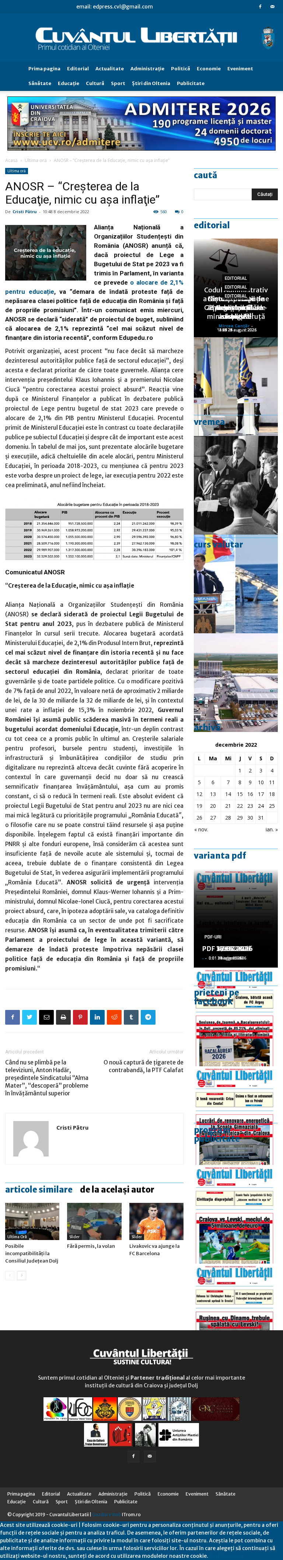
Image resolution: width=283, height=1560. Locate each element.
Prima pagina (44, 69)
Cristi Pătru (25, 211)
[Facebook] (260, 6)
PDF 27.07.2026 (227, 948)
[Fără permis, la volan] (94, 1221)
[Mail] (272, 6)
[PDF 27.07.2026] (236, 1313)
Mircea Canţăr (234, 325)
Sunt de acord (225, 1556)
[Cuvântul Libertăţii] (141, 38)
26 (199, 817)
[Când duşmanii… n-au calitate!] (236, 682)
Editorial (78, 69)
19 (199, 805)
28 (228, 817)
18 (272, 793)
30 (250, 817)
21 (228, 805)
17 (261, 793)
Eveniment (240, 69)
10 (261, 782)
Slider (74, 1237)
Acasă (11, 160)
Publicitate (191, 83)
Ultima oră (36, 160)
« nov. (201, 829)
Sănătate (39, 83)
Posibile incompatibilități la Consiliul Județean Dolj (31, 1253)
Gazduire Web (106, 1514)
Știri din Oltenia (151, 83)
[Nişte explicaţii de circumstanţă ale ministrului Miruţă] (236, 584)
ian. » (272, 829)
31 (261, 817)
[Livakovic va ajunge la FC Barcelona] (156, 1221)
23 (250, 805)
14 (228, 793)
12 (199, 793)
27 (213, 817)
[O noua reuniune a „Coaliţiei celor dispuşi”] (236, 386)
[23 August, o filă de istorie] (236, 485)
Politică (180, 69)
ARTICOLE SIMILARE (39, 1189)
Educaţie (68, 83)
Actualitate (109, 69)
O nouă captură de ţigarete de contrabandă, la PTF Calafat (144, 1066)
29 (240, 817)
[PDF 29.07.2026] (236, 1214)
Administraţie (147, 69)
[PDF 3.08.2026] (236, 1115)
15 (240, 793)
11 (272, 782)
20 (213, 805)
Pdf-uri (213, 937)
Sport (118, 83)
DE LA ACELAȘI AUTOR (117, 1189)
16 (250, 793)
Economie (209, 69)
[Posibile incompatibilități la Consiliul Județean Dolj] (32, 1221)
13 (213, 793)
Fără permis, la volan (91, 1246)
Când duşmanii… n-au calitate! (236, 312)
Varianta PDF (220, 855)
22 (240, 805)
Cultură (95, 83)
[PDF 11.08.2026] (236, 1017)
